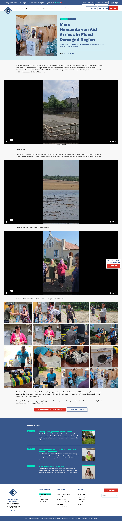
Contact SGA (81, 494)
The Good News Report (64, 494)
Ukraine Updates (101, 3)
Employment (81, 499)
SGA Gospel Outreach (45, 8)
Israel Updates (88, 3)
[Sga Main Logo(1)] (13, 493)
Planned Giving (44, 499)
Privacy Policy (81, 502)
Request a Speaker (83, 497)
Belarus (58, 3)
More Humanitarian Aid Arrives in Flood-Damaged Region (78, 32)
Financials (42, 497)
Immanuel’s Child (62, 507)
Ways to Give (103, 8)
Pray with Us (91, 8)
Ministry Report (61, 499)
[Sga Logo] (8, 10)
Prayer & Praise (61, 497)
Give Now (113, 8)
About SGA (65, 8)
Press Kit (80, 504)
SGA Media (60, 504)
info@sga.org (10, 506)
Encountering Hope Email (64, 502)
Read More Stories (77, 410)
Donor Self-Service (45, 494)
